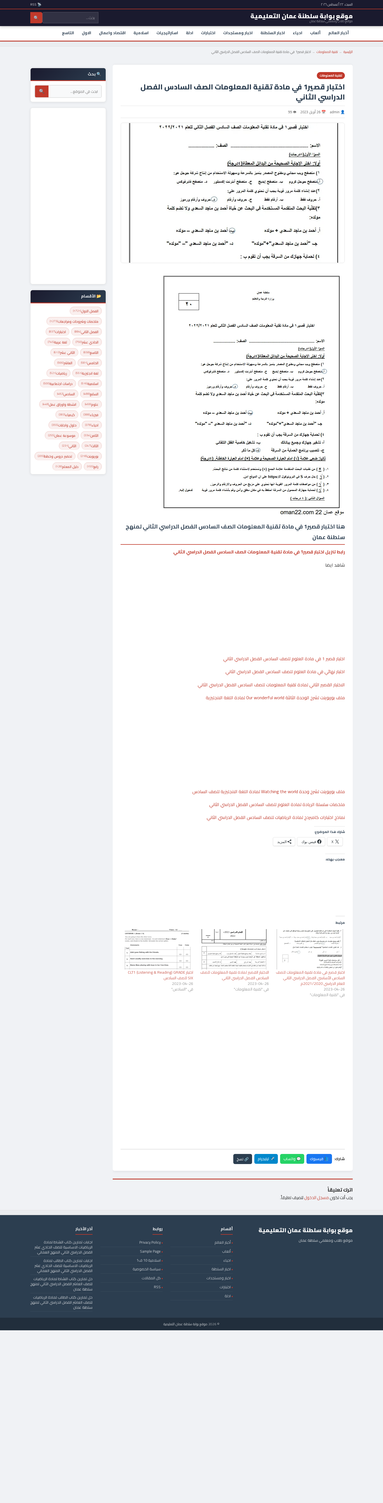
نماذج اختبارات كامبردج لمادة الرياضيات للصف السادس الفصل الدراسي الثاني (276, 817)
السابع (91, 394)
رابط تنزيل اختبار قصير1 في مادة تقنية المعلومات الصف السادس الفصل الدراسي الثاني (259, 552)
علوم (91, 404)
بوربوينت (89, 456)
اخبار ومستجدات (238, 32)
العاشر (64, 363)
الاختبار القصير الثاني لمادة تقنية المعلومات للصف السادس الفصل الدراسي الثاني (271, 684)
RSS (157, 1286)
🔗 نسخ (243, 1159)
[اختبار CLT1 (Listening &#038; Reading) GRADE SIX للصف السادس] (158, 949)
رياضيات (58, 373)
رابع (92, 466)
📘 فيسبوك (319, 1158)
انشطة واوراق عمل (59, 404)
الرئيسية (348, 52)
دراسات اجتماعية (58, 383)
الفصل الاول (85, 311)
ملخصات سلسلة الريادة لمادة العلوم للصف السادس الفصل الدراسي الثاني (277, 804)
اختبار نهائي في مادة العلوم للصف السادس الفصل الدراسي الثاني (285, 671)
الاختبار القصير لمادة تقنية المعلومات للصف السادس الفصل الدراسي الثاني (234, 975)
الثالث (91, 446)
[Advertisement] (233, 595)
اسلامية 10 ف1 (149, 1260)
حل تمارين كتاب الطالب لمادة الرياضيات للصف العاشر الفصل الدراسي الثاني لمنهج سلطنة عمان (61, 1302)
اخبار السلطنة (272, 32)
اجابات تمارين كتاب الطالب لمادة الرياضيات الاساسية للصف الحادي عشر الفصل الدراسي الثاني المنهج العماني (63, 1265)
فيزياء (91, 415)
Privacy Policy (150, 1242)
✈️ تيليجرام (266, 1158)
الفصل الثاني (86, 332)
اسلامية (141, 32)
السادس (66, 394)
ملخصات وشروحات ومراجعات (74, 321)
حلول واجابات (64, 425)
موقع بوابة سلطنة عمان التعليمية (185, 1324)
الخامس (89, 363)
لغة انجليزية (87, 373)
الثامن (91, 435)
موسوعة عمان (61, 435)
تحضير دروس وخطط (55, 456)
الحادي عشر (87, 342)
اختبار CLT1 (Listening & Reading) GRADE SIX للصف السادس (160, 975)
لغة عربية (57, 342)
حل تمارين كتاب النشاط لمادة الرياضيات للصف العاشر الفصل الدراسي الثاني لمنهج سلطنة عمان (61, 1283)
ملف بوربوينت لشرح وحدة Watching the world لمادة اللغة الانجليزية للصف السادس (268, 791)
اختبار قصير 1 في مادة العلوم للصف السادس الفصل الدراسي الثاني (284, 658)
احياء (297, 32)
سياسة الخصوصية (147, 1269)
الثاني (69, 446)
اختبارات (208, 32)
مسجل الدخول (316, 1197)
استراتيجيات (167, 32)
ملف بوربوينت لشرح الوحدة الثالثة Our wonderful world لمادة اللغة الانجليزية (275, 697)
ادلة (189, 32)
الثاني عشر (64, 352)
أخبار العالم (338, 32)
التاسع (68, 32)
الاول (86, 32)
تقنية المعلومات (327, 52)
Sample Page (150, 1251)
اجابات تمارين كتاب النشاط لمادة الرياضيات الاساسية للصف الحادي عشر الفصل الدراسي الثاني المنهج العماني (63, 1247)
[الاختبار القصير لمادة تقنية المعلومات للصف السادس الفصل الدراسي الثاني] (234, 949)
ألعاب (315, 32)
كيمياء (67, 415)
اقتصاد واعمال (112, 32)
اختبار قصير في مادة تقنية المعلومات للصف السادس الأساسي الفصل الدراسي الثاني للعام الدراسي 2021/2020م (310, 978)
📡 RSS (35, 4)
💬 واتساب (292, 1158)
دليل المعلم (67, 466)
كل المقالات (151, 1278)
